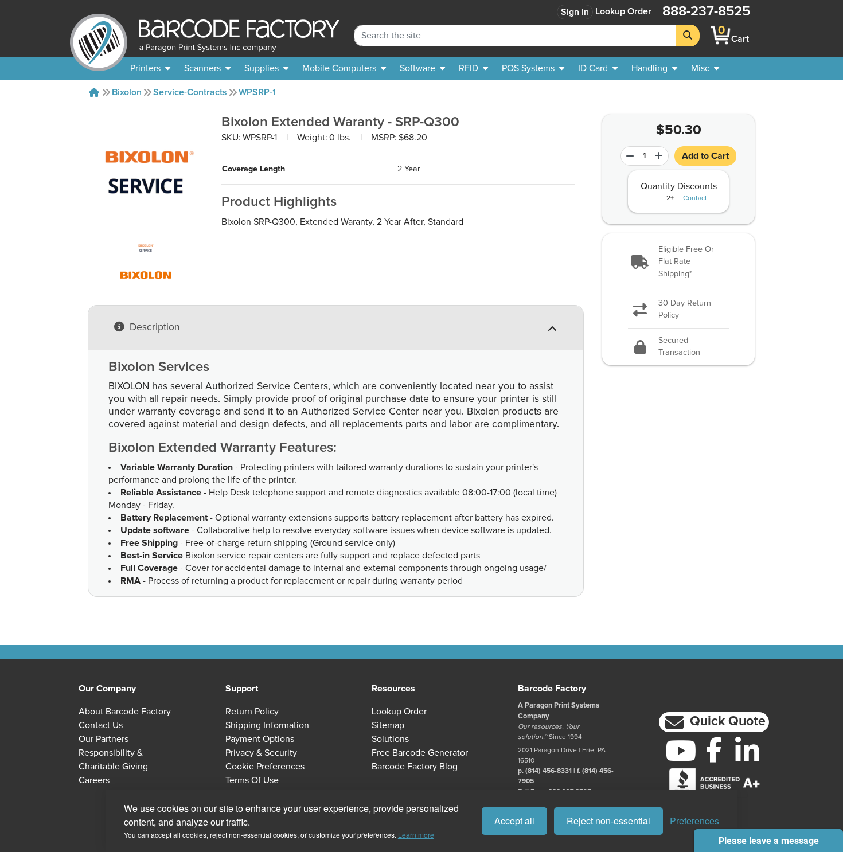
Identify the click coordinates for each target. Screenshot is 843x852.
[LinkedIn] (747, 750)
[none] (705, 68)
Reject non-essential (608, 820)
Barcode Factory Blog (415, 766)
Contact (695, 198)
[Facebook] (714, 749)
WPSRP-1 (257, 92)
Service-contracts (190, 92)
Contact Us (101, 725)
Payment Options (259, 739)
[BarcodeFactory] (98, 35)
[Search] (688, 35)
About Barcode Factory (125, 711)
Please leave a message (769, 840)
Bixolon (127, 92)
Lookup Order (623, 11)
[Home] (94, 92)
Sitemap (388, 725)
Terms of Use (252, 780)
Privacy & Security (261, 752)
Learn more (416, 834)
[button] (678, 262)
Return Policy (252, 711)
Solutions (390, 739)
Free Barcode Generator (420, 752)
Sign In (575, 12)
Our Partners (103, 739)
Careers (94, 780)
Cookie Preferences (265, 766)
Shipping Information (267, 725)
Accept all (514, 820)
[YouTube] (680, 750)
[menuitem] (150, 68)
